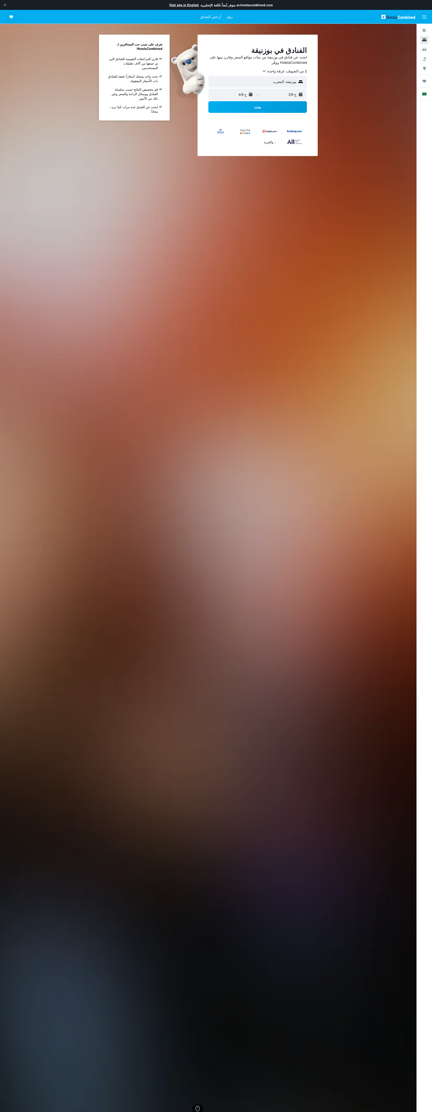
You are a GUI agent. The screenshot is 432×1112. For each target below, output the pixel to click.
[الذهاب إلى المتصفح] (424, 68)
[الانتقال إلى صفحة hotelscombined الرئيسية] (398, 17)
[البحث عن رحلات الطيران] (424, 30)
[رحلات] (424, 81)
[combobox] (284, 71)
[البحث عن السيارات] (424, 49)
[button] (5, 5)
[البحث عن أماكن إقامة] (424, 40)
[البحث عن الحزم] (424, 58)
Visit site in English (184, 5)
